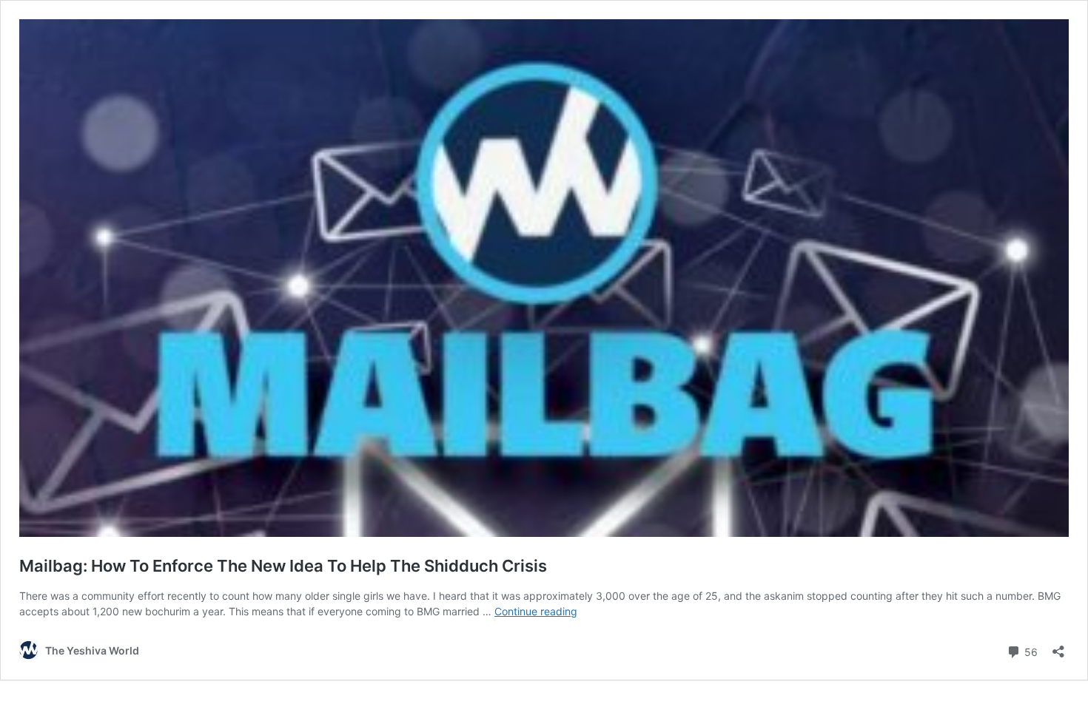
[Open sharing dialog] (1058, 646)
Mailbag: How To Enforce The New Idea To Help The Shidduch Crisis (283, 565)
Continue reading (535, 611)
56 (1029, 650)
